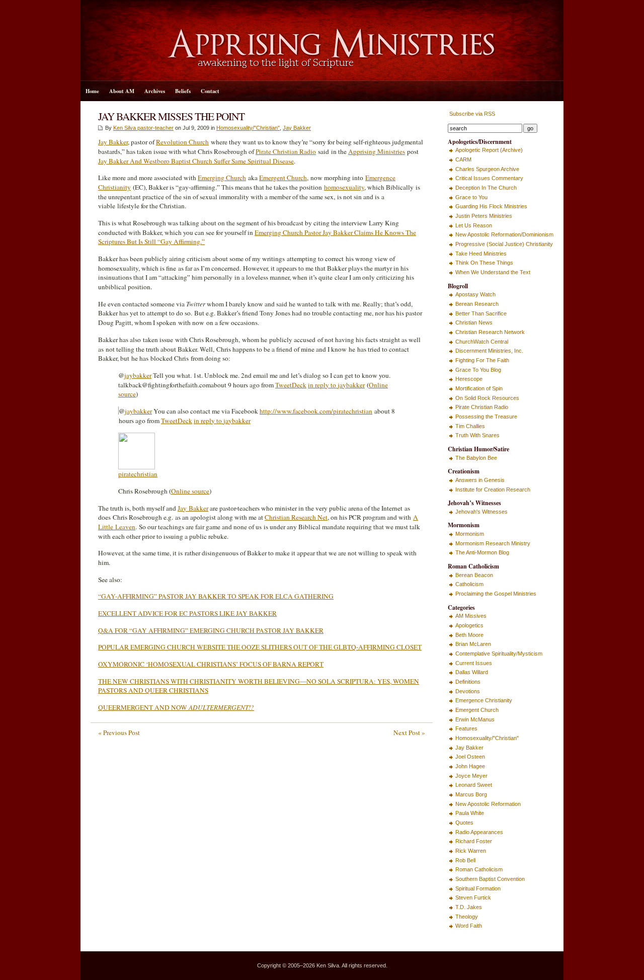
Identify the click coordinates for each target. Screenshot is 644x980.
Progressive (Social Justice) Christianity (504, 244)
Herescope (468, 379)
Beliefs (183, 91)
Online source (190, 491)
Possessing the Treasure (486, 417)
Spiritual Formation (478, 888)
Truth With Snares (477, 435)
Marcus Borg (471, 794)
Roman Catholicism (479, 869)
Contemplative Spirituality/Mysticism (498, 653)
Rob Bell (465, 860)
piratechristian (137, 473)
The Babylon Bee (476, 458)
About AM (121, 91)
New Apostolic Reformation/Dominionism (504, 234)
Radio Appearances (479, 832)
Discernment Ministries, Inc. (489, 351)
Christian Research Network (490, 332)
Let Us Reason (473, 225)
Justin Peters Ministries (483, 216)
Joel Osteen (470, 757)
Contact (210, 91)
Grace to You (471, 197)
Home (92, 91)
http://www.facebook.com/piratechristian (316, 411)
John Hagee (470, 766)
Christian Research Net (296, 517)
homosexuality (344, 187)
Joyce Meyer (471, 776)
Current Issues (473, 663)
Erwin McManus (475, 719)
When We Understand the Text (492, 272)
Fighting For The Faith (482, 360)
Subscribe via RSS (471, 114)
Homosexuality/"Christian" (248, 128)
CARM (463, 159)
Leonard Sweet (473, 785)
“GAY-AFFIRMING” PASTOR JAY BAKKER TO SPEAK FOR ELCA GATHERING (216, 596)
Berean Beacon (474, 575)
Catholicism (469, 584)
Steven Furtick (473, 897)
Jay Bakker (297, 128)
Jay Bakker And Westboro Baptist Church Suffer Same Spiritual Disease (196, 161)
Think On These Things (484, 263)
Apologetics (469, 625)
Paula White (469, 813)
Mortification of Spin (479, 388)
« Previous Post (119, 732)
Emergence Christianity (483, 700)
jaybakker (137, 375)
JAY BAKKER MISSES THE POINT (171, 116)
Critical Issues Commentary (489, 178)
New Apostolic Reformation (488, 804)
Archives (154, 91)
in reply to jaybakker (336, 384)
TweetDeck (290, 384)
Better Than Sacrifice (481, 313)
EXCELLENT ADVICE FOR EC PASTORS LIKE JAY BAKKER (187, 613)
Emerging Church (222, 177)
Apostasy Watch (475, 294)
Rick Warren (470, 851)
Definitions (467, 682)
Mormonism (469, 534)
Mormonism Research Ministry (492, 543)
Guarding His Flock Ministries (491, 206)
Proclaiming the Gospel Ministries (495, 594)
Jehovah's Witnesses (481, 512)
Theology (466, 917)
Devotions (467, 691)
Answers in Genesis (480, 480)
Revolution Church (182, 141)
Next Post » (409, 732)
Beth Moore (469, 635)
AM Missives (471, 616)
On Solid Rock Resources (487, 398)
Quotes (464, 823)
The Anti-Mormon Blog (482, 552)
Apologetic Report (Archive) (489, 150)
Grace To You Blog (478, 370)
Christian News (474, 322)
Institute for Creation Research (492, 489)
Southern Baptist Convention (490, 879)
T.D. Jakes (468, 907)
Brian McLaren (473, 644)
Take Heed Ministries (481, 254)
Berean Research (477, 304)
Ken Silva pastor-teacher (143, 128)
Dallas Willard (471, 672)
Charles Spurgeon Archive (487, 169)
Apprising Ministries (376, 151)
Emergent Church (283, 177)
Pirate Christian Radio (286, 151)
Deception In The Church (486, 188)
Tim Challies (470, 426)
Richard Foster (473, 841)
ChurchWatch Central (481, 342)
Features (466, 728)
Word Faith (468, 926)
